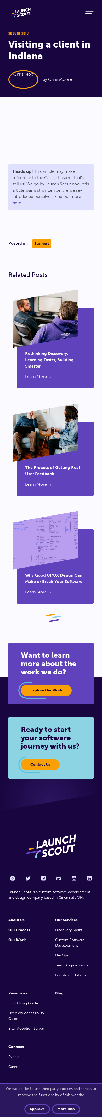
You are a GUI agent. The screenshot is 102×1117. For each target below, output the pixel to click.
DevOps (62, 955)
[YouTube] (74, 878)
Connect (16, 1047)
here (17, 202)
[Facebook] (43, 878)
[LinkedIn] (89, 878)
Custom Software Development (69, 943)
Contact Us (40, 764)
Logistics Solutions (70, 975)
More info (66, 1109)
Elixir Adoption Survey (26, 1028)
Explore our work (46, 690)
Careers (14, 1066)
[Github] (58, 878)
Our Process (19, 930)
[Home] (42, 12)
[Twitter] (28, 878)
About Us (16, 920)
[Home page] (51, 846)
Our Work (17, 940)
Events (13, 1057)
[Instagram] (12, 878)
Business (41, 243)
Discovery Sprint (68, 930)
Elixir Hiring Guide (23, 1003)
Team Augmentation (72, 965)
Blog (59, 993)
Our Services (66, 920)
